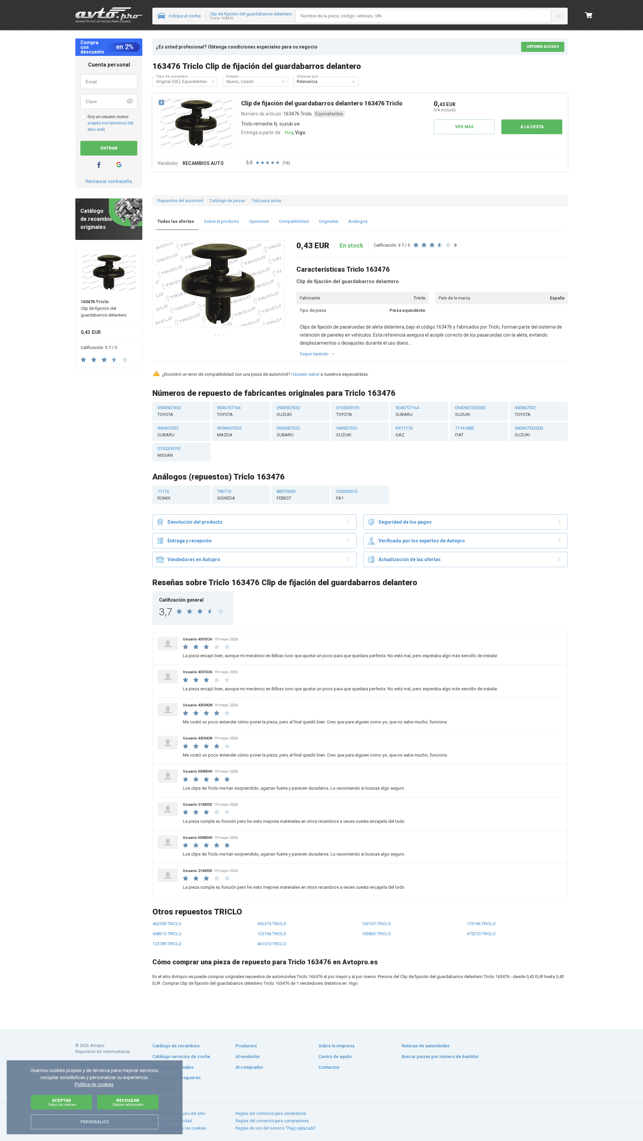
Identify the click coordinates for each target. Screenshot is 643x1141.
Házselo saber (305, 374)
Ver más (464, 126)
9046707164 (228, 411)
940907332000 (529, 431)
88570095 (286, 495)
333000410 (346, 495)
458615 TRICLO (167, 933)
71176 (163, 495)
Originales (328, 221)
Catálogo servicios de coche (181, 1056)
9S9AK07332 (229, 431)
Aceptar (61, 1102)
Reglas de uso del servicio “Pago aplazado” (275, 1128)
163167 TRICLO (376, 923)
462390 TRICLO (167, 923)
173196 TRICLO (481, 923)
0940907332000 (470, 411)
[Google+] (119, 165)
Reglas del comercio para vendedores (270, 1113)
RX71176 (404, 431)
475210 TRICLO (481, 933)
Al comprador (249, 1067)
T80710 (226, 495)
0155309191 (348, 411)
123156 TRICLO (271, 933)
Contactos (328, 1067)
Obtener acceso (542, 47)
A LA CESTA (532, 126)
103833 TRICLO (376, 933)
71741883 (464, 431)
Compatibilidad (294, 221)
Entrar (109, 148)
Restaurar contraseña (109, 181)
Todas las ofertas (175, 221)
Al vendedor (247, 1056)
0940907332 (169, 411)
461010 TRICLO (271, 943)
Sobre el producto (221, 221)
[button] (212, 81)
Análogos (357, 221)
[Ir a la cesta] (589, 15)
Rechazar (128, 1102)
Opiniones (259, 221)
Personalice (94, 1122)
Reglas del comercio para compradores (272, 1121)
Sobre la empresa (336, 1045)
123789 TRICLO (167, 943)
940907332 (525, 411)
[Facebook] (99, 165)
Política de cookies (94, 1084)
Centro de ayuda (334, 1056)
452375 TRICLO (271, 923)
